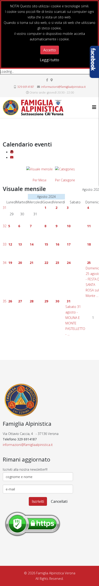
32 (4, 226)
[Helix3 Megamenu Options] (94, 107)
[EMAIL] (11, 157)
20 (20, 262)
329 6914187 (25, 87)
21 (31, 262)
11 (89, 226)
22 (46, 262)
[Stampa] (11, 152)
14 (31, 244)
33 (4, 244)
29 (46, 301)
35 (4, 301)
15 (46, 244)
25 (89, 262)
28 (31, 301)
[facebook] (47, 80)
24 (68, 262)
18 (89, 244)
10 (68, 226)
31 (4, 207)
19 (10, 262)
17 (68, 244)
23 (57, 262)
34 (4, 262)
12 (10, 244)
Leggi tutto (49, 59)
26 (10, 301)
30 (57, 301)
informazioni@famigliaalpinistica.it (63, 87)
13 (20, 244)
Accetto (49, 50)
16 (57, 244)
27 (20, 301)
